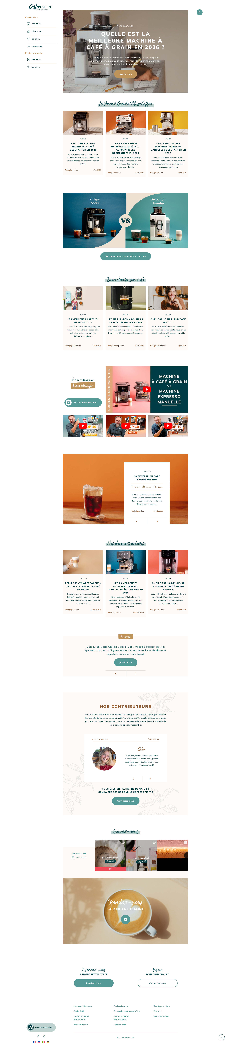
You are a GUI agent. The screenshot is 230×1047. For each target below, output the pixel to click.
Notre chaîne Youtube (85, 402)
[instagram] (44, 1036)
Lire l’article (126, 74)
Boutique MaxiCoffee (43, 1027)
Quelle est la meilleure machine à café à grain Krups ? (168, 586)
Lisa (76, 170)
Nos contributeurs (83, 1006)
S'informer (37, 47)
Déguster (36, 31)
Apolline (78, 346)
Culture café (120, 1024)
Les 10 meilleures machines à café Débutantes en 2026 (83, 146)
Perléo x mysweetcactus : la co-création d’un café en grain (83, 586)
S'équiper (36, 24)
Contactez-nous (125, 800)
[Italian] (43, 1042)
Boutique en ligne (162, 1006)
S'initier (36, 39)
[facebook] (38, 1036)
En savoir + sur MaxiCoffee (127, 1011)
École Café (79, 1011)
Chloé (77, 610)
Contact (157, 1011)
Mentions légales (161, 1016)
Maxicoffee (81, 858)
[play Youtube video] (147, 389)
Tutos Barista (81, 1024)
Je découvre (125, 662)
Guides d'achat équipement (81, 1018)
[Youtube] (125, 919)
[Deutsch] (48, 1042)
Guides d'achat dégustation (121, 1018)
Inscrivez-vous (93, 983)
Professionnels (121, 1006)
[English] (39, 1042)
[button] (136, 521)
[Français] (34, 1042)
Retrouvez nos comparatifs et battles (126, 256)
